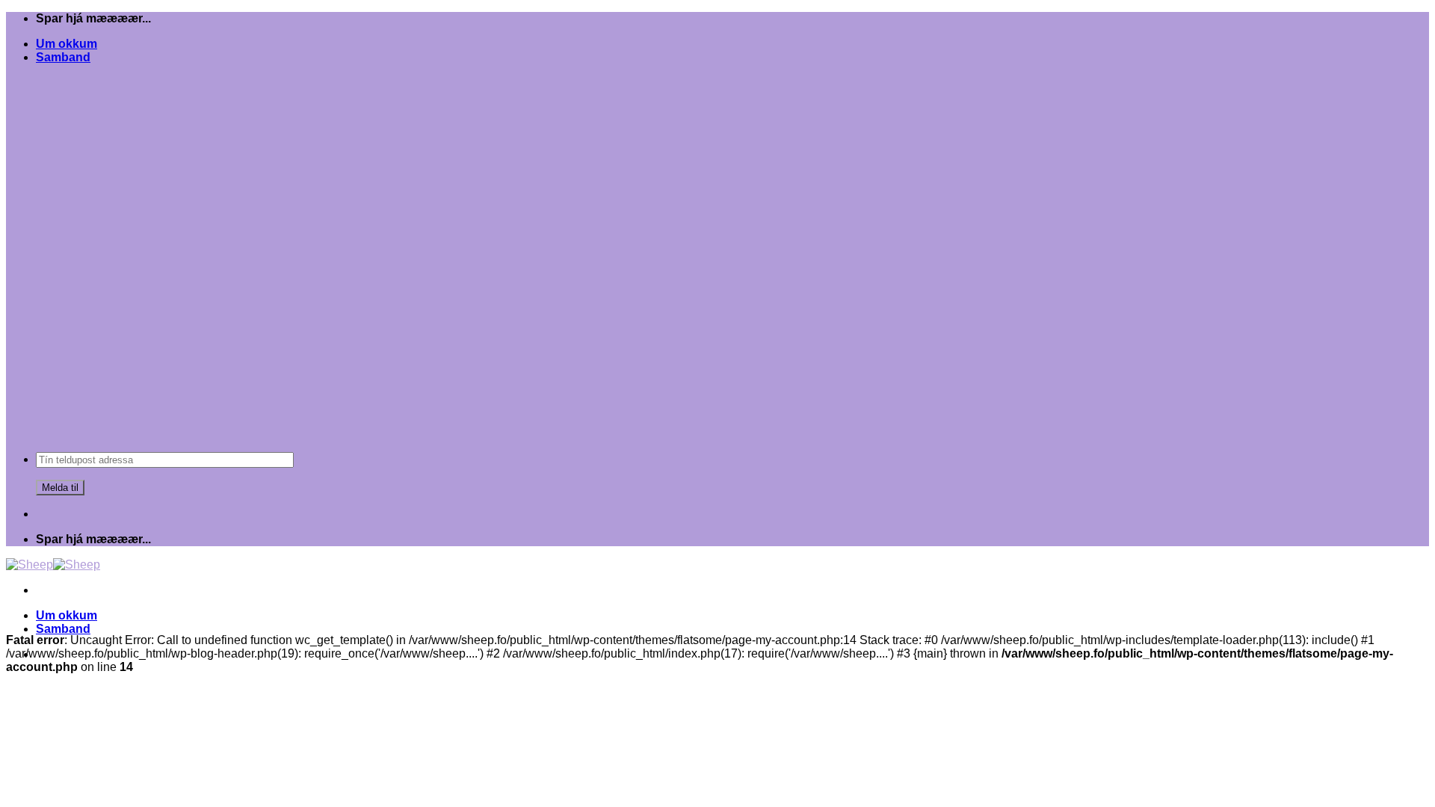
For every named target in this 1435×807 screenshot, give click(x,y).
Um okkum (66, 43)
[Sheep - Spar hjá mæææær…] (53, 564)
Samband (63, 57)
